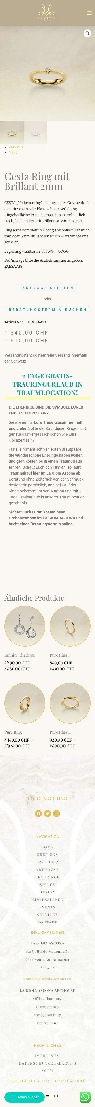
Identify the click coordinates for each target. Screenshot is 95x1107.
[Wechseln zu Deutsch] (47, 1096)
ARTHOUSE (47, 869)
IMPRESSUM (47, 1055)
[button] (89, 13)
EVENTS (47, 907)
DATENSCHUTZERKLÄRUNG (47, 1063)
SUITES (47, 884)
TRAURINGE (47, 877)
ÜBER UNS (47, 854)
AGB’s (47, 1070)
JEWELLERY (47, 862)
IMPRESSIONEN (47, 899)
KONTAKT (47, 922)
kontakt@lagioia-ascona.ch (47, 978)
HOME (47, 847)
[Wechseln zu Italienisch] (56, 1096)
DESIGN (47, 892)
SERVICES (47, 914)
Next (13, 152)
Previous (16, 147)
